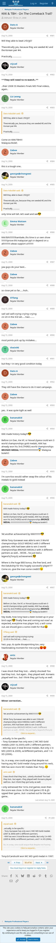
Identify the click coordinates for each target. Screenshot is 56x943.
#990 (52, 335)
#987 (52, 262)
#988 (52, 285)
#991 (52, 358)
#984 (52, 161)
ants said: (7, 772)
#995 (52, 471)
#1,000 (52, 818)
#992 (52, 382)
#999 (52, 696)
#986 (52, 232)
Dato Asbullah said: (11, 113)
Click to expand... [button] (28, 733)
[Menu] (4, 3)
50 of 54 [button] (28, 862)
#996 (52, 498)
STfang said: (8, 632)
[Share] (47, 36)
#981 (52, 35)
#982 (52, 74)
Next (38, 862)
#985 (52, 184)
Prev (18, 862)
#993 (52, 405)
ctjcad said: (8, 823)
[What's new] (52, 3)
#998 (52, 666)
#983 (52, 107)
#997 (52, 587)
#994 (52, 428)
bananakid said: (10, 504)
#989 (52, 308)
